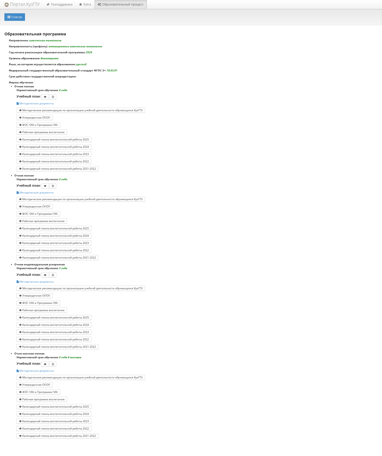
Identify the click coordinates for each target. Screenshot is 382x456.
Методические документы (36, 103)
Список (16, 17)
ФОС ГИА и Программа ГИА (40, 124)
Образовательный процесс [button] (122, 4)
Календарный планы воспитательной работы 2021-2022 (59, 168)
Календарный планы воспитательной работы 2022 (55, 161)
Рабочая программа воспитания (43, 132)
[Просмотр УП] (45, 96)
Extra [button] (87, 4)
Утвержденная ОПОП (36, 117)
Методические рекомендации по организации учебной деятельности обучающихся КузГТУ (82, 110)
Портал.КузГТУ (24, 4)
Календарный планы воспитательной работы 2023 (55, 154)
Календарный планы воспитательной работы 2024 (55, 146)
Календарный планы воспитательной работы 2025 (55, 139)
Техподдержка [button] (61, 4)
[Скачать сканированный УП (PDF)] (53, 96)
